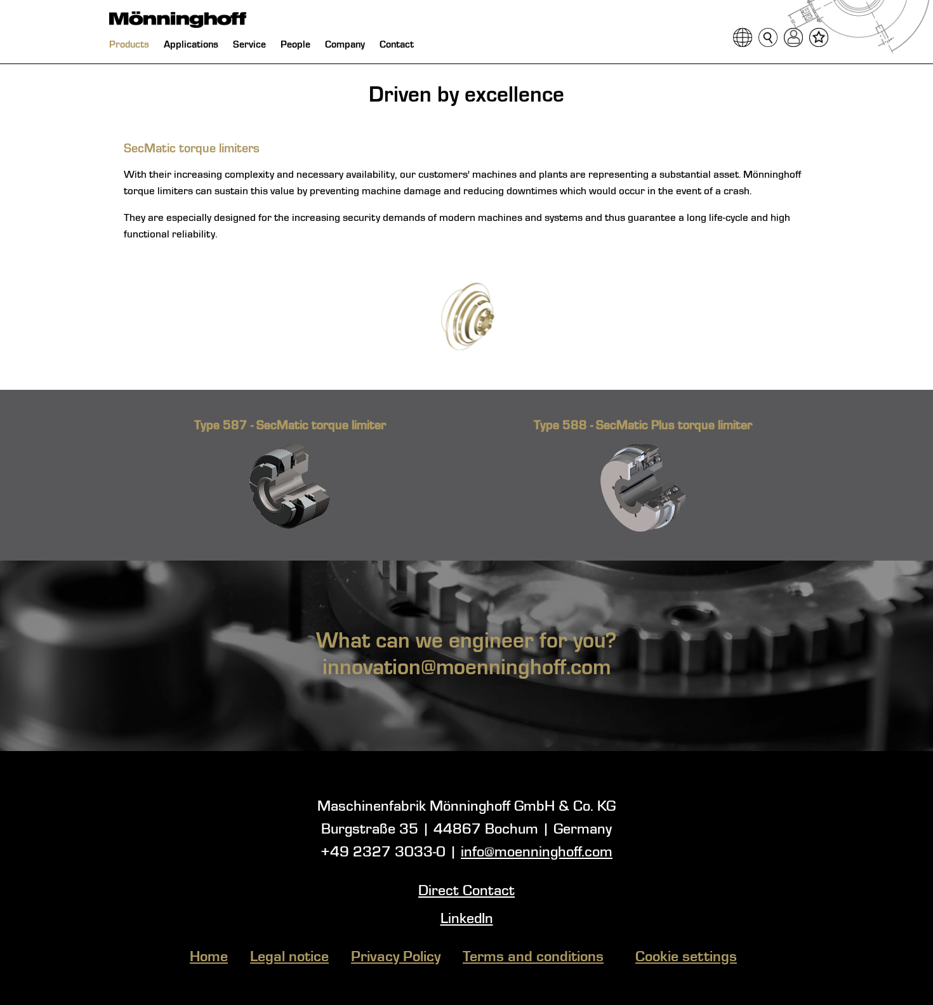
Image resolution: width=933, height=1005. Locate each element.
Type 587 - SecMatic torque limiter (290, 426)
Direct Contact (466, 891)
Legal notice (289, 957)
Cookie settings (686, 957)
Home (209, 957)
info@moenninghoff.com (536, 852)
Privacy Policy (395, 957)
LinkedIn (466, 919)
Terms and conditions (533, 957)
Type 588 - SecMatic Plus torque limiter (643, 426)
